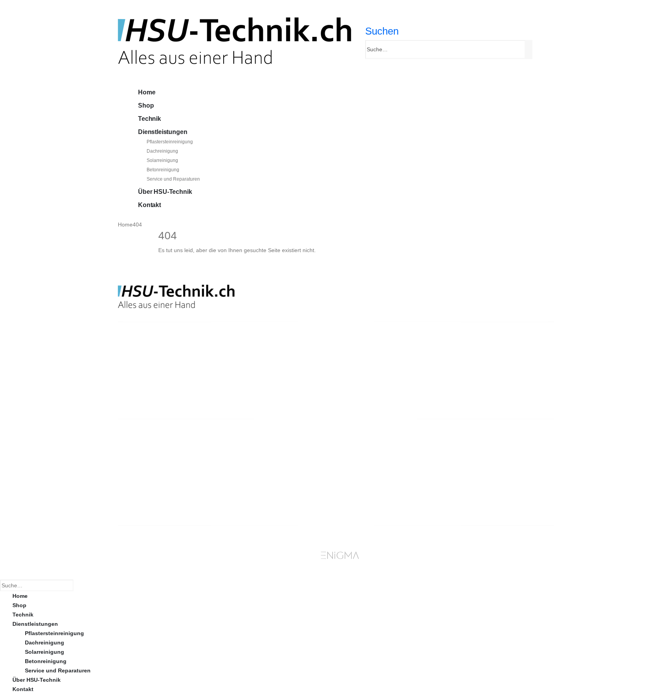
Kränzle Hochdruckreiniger (277, 445)
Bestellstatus (369, 473)
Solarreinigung (162, 160)
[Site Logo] (234, 40)
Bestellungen (481, 454)
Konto (472, 445)
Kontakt (149, 205)
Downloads (479, 463)
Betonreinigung (163, 169)
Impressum (367, 491)
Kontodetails (481, 482)
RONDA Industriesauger (273, 473)
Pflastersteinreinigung (170, 142)
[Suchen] (529, 49)
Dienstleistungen (162, 132)
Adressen (476, 473)
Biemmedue (257, 482)
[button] (382, 31)
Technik (149, 118)
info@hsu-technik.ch (146, 376)
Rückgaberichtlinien (379, 463)
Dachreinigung (162, 151)
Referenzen (367, 482)
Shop (146, 105)
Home (146, 92)
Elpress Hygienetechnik (273, 463)
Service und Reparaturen (173, 179)
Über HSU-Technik (165, 191)
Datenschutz (369, 501)
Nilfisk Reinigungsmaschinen (281, 454)
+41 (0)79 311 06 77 (143, 385)
